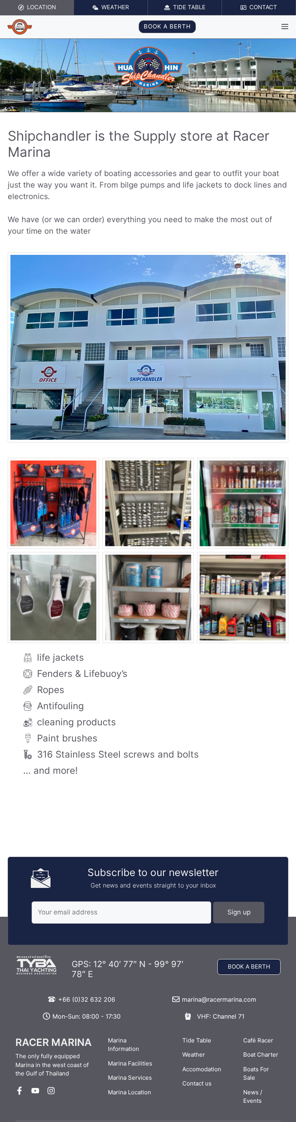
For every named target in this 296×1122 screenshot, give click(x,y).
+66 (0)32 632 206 (86, 999)
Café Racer (258, 1040)
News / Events (252, 1097)
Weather (193, 1054)
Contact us (197, 1083)
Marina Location (129, 1092)
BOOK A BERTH (167, 26)
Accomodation (201, 1069)
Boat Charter (260, 1054)
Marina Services (130, 1077)
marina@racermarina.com (219, 999)
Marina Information (123, 1045)
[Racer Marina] (19, 26)
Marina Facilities (130, 1063)
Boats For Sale (256, 1073)
